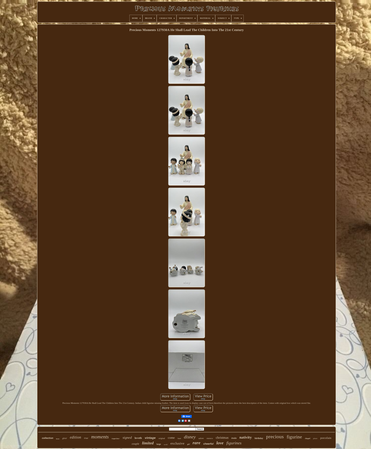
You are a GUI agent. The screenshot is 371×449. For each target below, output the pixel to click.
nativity (245, 437)
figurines (233, 443)
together (116, 439)
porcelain (325, 437)
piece (315, 438)
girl (188, 444)
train (234, 438)
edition (75, 437)
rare (196, 442)
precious (275, 436)
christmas (222, 437)
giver (64, 438)
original (162, 438)
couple (135, 443)
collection (47, 438)
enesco (210, 438)
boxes (57, 439)
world (166, 444)
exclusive (177, 443)
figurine (294, 436)
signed (127, 437)
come (171, 437)
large (159, 444)
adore (201, 438)
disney (190, 436)
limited (148, 443)
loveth (138, 437)
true (86, 438)
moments (100, 436)
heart (179, 438)
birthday (259, 438)
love (219, 442)
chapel (307, 438)
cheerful (208, 443)
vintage (150, 437)
